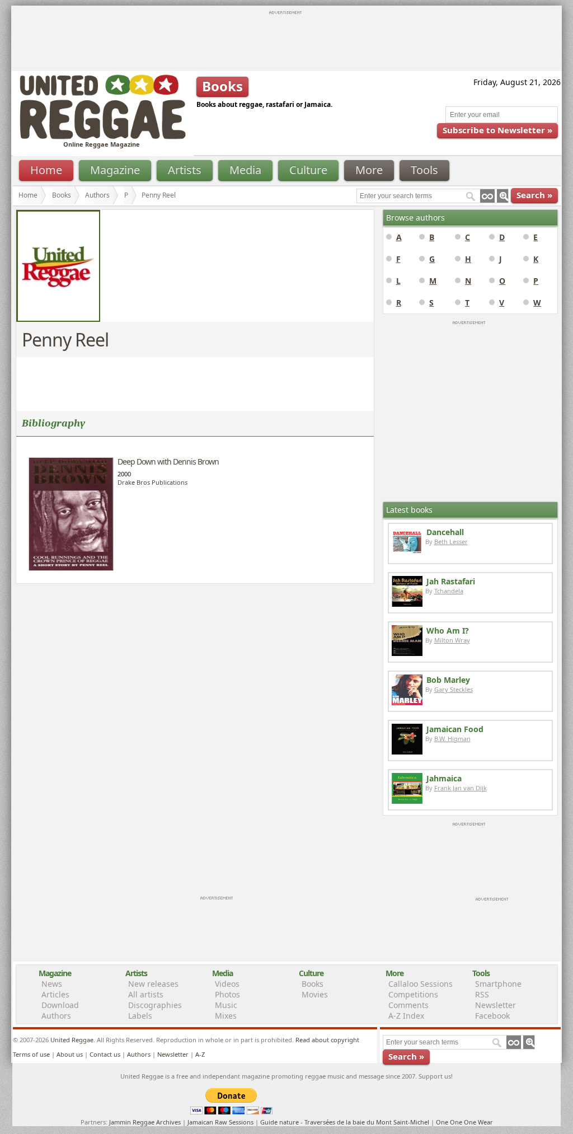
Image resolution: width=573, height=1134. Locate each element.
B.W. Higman (452, 738)
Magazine (115, 169)
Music (226, 1005)
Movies (315, 994)
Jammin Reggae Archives (145, 1122)
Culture (308, 169)
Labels (140, 1015)
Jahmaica (444, 778)
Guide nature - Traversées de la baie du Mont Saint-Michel (344, 1122)
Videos (227, 983)
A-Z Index (406, 1015)
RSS (482, 994)
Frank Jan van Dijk (460, 788)
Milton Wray (452, 640)
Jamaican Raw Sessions (220, 1122)
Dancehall (445, 532)
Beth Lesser (451, 541)
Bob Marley (448, 679)
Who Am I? (447, 630)
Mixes (226, 1015)
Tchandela (448, 591)
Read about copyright (327, 1039)
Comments (408, 1005)
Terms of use (31, 1054)
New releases (153, 983)
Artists (184, 169)
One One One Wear (464, 1122)
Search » (534, 194)
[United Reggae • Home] (102, 137)
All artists (145, 994)
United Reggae (71, 1039)
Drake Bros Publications (152, 482)
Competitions (413, 994)
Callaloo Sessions (420, 983)
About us (70, 1054)
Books (61, 195)
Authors (97, 195)
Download (60, 1005)
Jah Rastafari (450, 581)
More (369, 169)
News (51, 983)
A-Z (200, 1054)
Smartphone (498, 983)
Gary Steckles (453, 689)
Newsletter (495, 1005)
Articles (55, 994)
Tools (424, 169)
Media (245, 169)
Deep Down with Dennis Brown (168, 461)
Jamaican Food (454, 729)
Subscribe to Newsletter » (497, 129)
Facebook (492, 1015)
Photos (227, 994)
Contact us (105, 1054)
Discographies (155, 1005)
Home (46, 169)
